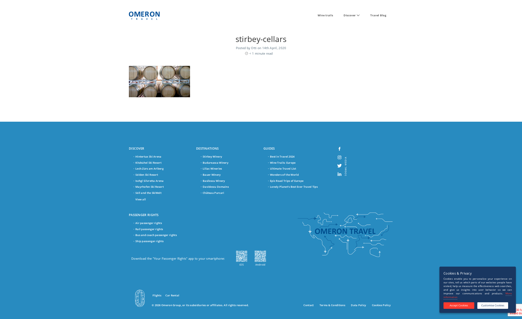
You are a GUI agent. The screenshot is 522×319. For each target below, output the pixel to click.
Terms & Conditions (332, 305)
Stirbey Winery (212, 156)
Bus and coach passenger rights (156, 235)
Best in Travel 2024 (282, 156)
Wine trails (325, 15)
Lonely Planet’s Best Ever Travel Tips (294, 187)
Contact (308, 305)
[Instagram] (339, 157)
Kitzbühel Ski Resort (148, 162)
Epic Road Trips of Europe (286, 181)
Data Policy (358, 305)
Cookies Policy (381, 305)
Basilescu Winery (214, 181)
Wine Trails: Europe (283, 162)
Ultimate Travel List (283, 168)
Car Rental (172, 295)
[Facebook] (339, 148)
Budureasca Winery (215, 162)
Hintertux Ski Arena (148, 156)
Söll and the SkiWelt (148, 193)
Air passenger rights (148, 223)
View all (140, 199)
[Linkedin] (339, 174)
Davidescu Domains (216, 187)
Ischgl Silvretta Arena (149, 181)
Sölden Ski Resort (146, 175)
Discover (350, 15)
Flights (157, 295)
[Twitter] (339, 165)
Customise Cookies (492, 305)
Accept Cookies (459, 305)
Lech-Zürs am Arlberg (149, 168)
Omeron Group (171, 305)
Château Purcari (213, 193)
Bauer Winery (212, 175)
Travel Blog (378, 15)
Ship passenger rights (149, 241)
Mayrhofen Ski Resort (149, 187)
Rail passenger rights (149, 229)
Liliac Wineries (212, 168)
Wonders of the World (284, 175)
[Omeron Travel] (144, 15)
